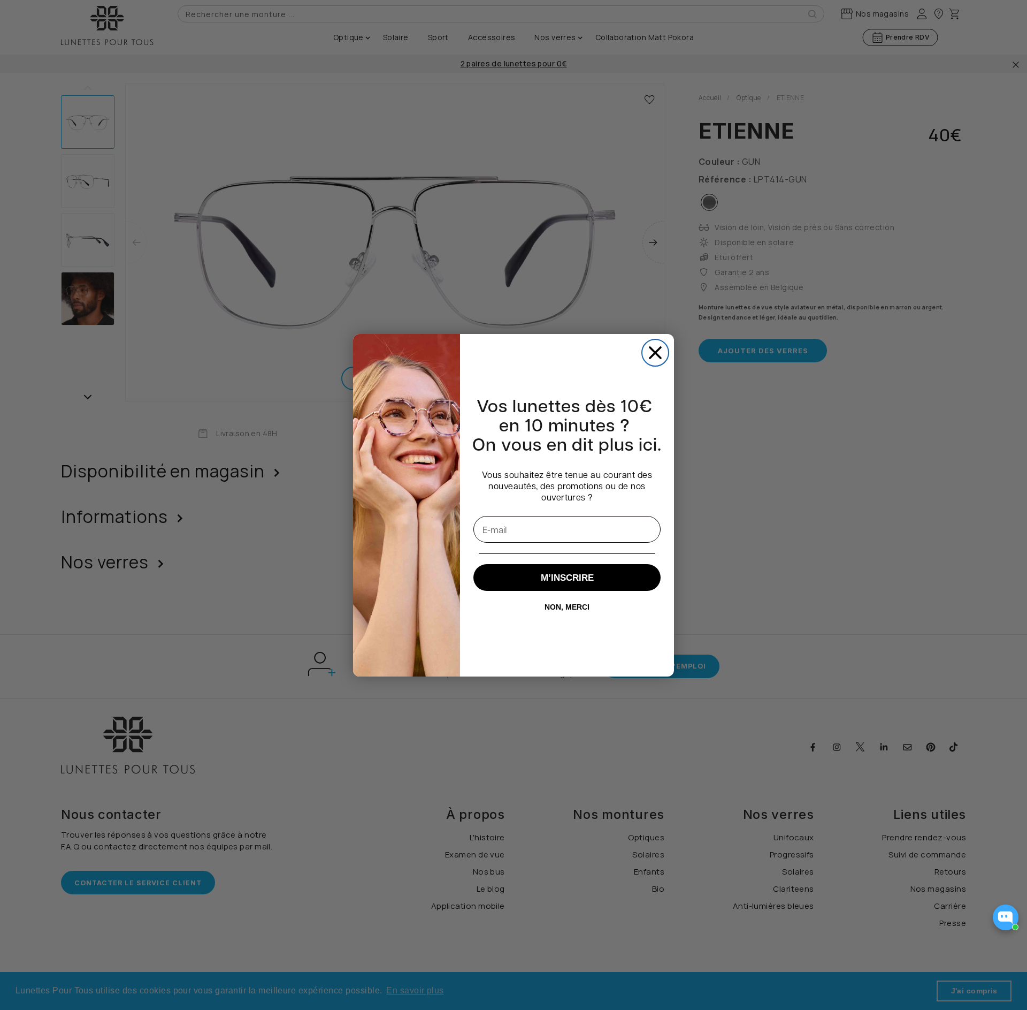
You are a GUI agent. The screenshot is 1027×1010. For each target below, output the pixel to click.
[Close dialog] (655, 352)
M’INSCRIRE (567, 578)
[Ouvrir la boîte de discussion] (1005, 917)
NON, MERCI (567, 607)
